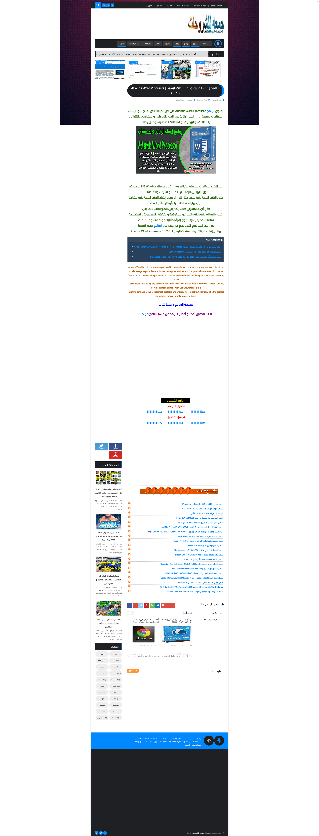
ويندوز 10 (116, 711)
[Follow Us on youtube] (96, 833)
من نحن (159, 5)
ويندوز (195, 43)
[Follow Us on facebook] (105, 833)
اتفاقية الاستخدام (183, 5)
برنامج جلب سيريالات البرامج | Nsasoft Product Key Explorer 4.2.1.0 (198, 541)
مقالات (102, 704)
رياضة (116, 698)
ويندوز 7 (102, 711)
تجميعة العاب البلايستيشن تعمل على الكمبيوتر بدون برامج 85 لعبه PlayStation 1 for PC (108, 493)
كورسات (116, 704)
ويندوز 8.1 (115, 717)
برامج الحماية (115, 679)
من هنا (144, 314)
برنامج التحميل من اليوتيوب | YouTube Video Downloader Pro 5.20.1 (197, 568)
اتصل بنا (169, 5)
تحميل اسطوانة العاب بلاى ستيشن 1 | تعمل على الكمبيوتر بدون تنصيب (108, 579)
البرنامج (157, 225)
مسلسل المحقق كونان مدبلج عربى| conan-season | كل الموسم (108, 623)
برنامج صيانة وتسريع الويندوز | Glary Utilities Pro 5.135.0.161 (195, 252)
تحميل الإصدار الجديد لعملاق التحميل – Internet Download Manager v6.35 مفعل (192, 578)
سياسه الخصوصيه (200, 5)
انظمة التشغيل (116, 673)
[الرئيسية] (218, 43)
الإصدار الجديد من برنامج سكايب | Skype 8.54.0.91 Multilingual (199, 518)
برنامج (210, 111)
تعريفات (148, 43)
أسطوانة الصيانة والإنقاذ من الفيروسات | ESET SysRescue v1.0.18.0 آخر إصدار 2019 (191, 587)
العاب (158, 43)
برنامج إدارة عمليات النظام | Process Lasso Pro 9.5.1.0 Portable (199, 555)
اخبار (115, 654)
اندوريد (167, 43)
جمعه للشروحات (198, 833)
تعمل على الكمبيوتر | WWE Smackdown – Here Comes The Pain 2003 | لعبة (108, 536)
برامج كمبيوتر (180, 100)
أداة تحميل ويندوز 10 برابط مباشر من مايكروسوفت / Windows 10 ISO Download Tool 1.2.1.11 (134, 54)
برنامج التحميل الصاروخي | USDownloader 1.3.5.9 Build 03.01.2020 (198, 550)
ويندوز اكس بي (102, 717)
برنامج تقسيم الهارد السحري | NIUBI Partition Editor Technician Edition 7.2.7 (194, 573)
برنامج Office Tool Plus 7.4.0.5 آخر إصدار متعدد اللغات (203, 559)
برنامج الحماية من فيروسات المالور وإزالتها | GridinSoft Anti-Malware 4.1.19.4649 (192, 564)
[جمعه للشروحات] (206, 36)
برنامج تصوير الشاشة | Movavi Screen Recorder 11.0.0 (202, 504)
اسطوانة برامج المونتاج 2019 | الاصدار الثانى (206, 513)
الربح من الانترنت (134, 43)
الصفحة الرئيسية (216, 5)
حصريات (102, 692)
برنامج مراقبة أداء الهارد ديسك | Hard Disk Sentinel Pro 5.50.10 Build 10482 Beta (185, 257)
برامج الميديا (102, 679)
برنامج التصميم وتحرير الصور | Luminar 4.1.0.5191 (205, 545)
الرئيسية (190, 100)
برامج (186, 43)
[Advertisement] (140, 24)
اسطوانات (102, 654)
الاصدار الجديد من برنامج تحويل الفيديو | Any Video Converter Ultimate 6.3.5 (194, 591)
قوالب (102, 698)
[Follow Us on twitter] (101, 833)
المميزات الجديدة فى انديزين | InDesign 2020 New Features (200, 522)
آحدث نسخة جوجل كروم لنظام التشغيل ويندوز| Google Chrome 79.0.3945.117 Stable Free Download (177, 247)
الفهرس (149, 5)
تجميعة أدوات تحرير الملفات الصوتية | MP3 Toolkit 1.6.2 (202, 508)
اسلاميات (206, 43)
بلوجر (177, 43)
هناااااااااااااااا (197, 411)
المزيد (122, 43)
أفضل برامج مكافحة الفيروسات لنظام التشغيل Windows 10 (200, 582)
